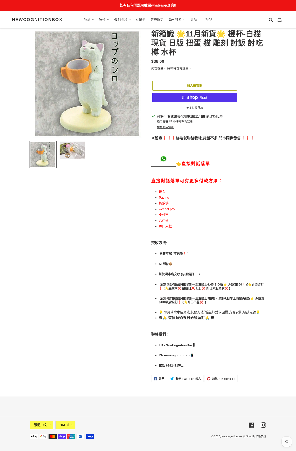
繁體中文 (40, 425)
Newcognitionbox (37, 19)
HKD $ (64, 425)
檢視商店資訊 (165, 127)
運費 (185, 68)
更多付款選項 (194, 107)
